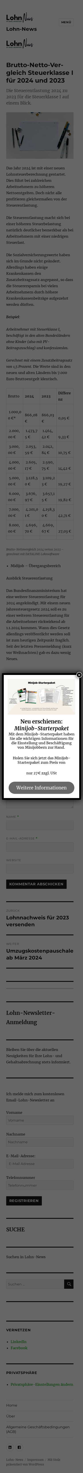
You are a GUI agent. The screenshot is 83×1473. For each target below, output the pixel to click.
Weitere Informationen (41, 788)
